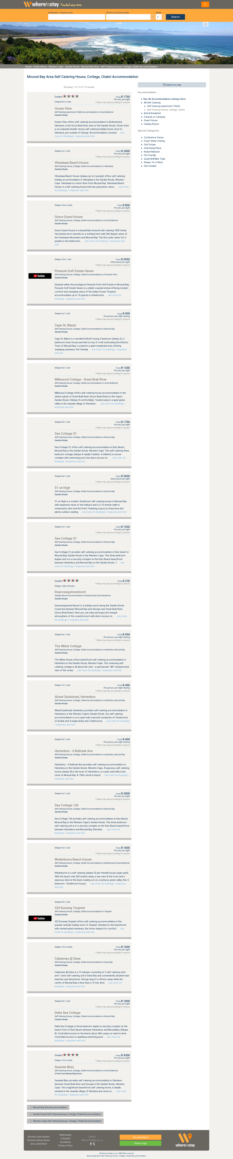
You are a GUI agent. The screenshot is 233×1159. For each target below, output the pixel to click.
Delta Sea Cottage (68, 1013)
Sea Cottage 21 (66, 538)
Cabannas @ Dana (68, 958)
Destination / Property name (60, 13)
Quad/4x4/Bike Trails (154, 158)
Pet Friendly (149, 155)
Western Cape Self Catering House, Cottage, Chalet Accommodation (66, 1121)
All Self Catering (152, 102)
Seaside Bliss (64, 1067)
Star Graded (149, 166)
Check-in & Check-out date (117, 13)
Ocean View (63, 108)
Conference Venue (153, 137)
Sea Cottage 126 (66, 805)
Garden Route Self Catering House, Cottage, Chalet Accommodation (66, 1114)
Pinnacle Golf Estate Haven (74, 271)
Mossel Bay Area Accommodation (49, 1107)
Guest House (150, 120)
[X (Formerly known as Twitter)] (93, 1143)
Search (175, 16)
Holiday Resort (151, 124)
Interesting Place (152, 148)
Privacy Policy (65, 1145)
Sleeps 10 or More (153, 162)
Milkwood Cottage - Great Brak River (81, 379)
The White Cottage (68, 646)
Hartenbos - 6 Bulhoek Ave (74, 751)
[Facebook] (90, 1143)
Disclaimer (65, 1142)
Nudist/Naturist (151, 151)
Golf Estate (149, 144)
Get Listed (38, 1143)
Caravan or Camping (154, 116)
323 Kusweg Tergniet (70, 908)
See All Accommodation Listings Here (164, 99)
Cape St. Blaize (65, 325)
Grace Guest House (69, 217)
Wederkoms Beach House (73, 859)
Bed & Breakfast (152, 113)
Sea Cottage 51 (66, 433)
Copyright (65, 1138)
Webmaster (65, 1135)
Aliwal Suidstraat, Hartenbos (75, 697)
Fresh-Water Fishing (154, 141)
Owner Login (140, 1143)
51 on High (62, 488)
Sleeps (159, 13)
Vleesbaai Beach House (72, 163)
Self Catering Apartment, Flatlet (163, 106)
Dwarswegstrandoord (70, 592)
